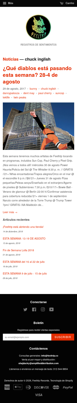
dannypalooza (11, 93)
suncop (60, 93)
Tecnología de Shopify (61, 380)
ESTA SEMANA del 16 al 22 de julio (24, 262)
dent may (28, 93)
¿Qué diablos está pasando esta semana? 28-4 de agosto (37, 74)
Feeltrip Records (40, 380)
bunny (33, 88)
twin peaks (20, 97)
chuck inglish (48, 88)
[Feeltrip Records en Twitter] (25, 310)
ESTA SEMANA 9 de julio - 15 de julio (25, 273)
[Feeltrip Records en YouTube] (51, 310)
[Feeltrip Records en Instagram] (43, 310)
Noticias (11, 59)
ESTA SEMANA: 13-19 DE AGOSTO (24, 238)
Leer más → (10, 212)
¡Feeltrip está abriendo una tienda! (23, 227)
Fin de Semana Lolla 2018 (18, 250)
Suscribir (63, 337)
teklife (6, 97)
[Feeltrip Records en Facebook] (34, 310)
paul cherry (45, 93)
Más (10, 3)
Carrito (69, 3)
